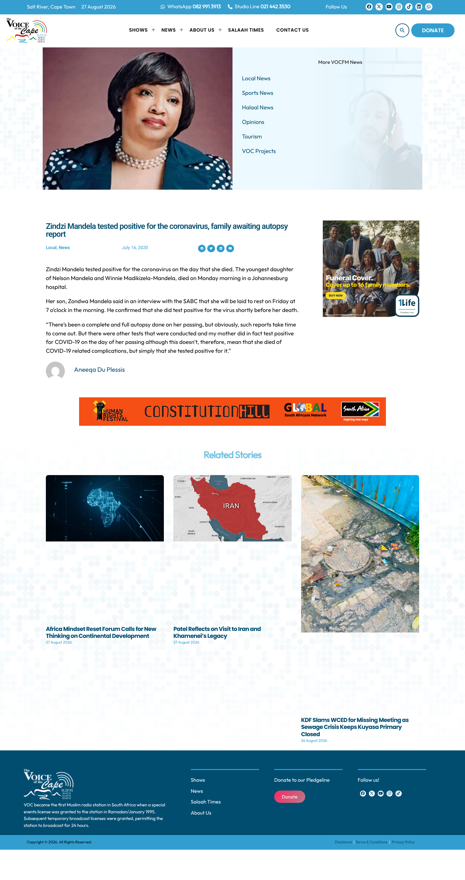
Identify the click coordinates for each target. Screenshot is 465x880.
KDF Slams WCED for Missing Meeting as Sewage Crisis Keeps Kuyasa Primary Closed (355, 727)
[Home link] (26, 30)
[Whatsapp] (428, 6)
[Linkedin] (418, 6)
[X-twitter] (378, 6)
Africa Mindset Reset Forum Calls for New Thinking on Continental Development (101, 632)
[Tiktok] (408, 6)
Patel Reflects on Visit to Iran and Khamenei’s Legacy (217, 632)
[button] (202, 249)
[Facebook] (369, 6)
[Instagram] (398, 6)
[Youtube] (389, 6)
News (64, 247)
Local (51, 247)
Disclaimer (344, 842)
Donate (433, 30)
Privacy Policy (403, 842)
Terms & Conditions (371, 842)
